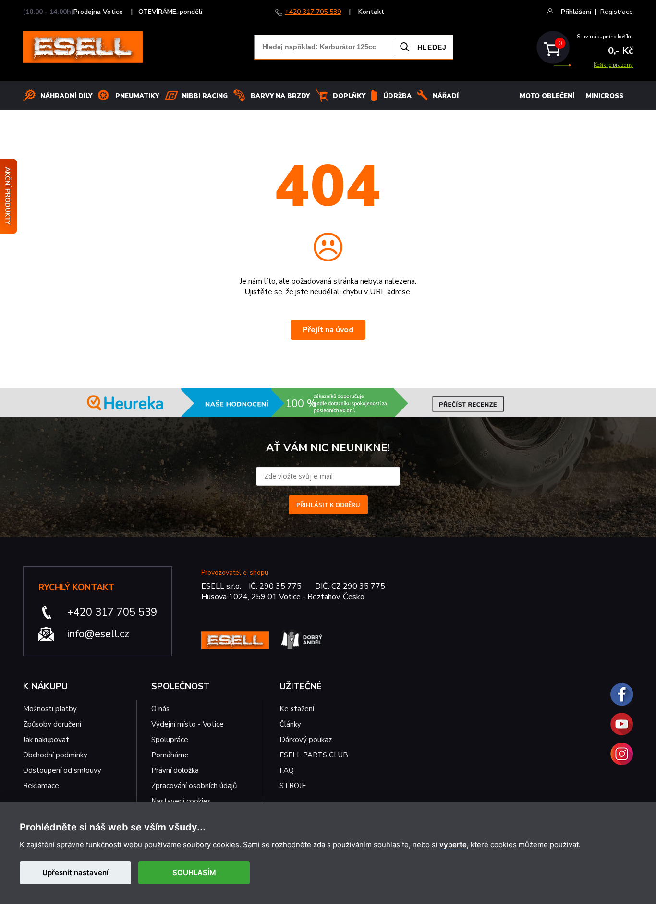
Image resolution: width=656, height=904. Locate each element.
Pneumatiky (137, 96)
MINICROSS (604, 96)
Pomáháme (170, 755)
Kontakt (371, 11)
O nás (160, 709)
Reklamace (41, 786)
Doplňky (349, 96)
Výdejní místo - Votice (187, 724)
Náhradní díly (66, 96)
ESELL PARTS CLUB (313, 755)
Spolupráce (169, 739)
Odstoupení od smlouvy (62, 770)
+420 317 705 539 (313, 11)
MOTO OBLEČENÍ (547, 96)
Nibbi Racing (205, 96)
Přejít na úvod (328, 329)
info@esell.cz (98, 634)
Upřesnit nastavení (75, 872)
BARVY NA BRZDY (280, 96)
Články (290, 724)
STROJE (292, 786)
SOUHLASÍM (194, 872)
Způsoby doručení (52, 724)
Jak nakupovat (46, 739)
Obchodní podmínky (55, 755)
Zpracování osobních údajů (194, 786)
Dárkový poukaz (305, 739)
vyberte (453, 845)
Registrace (616, 11)
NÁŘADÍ (446, 96)
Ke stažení (296, 709)
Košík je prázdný (613, 65)
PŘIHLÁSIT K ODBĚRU (328, 504)
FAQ (286, 770)
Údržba (397, 96)
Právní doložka (175, 770)
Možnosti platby (50, 709)
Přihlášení (576, 11)
